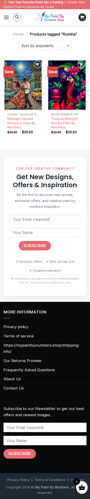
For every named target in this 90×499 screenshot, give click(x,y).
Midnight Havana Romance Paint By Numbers (21, 123)
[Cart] (82, 17)
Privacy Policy (18, 480)
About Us (12, 379)
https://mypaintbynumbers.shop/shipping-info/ (41, 348)
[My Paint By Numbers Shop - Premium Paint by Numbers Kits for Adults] (50, 17)
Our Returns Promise (22, 360)
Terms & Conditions (50, 480)
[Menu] (6, 17)
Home (18, 34)
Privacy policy (15, 326)
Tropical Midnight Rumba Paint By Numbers (64, 123)
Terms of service (18, 336)
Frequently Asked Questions (29, 370)
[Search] (17, 17)
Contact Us (13, 388)
